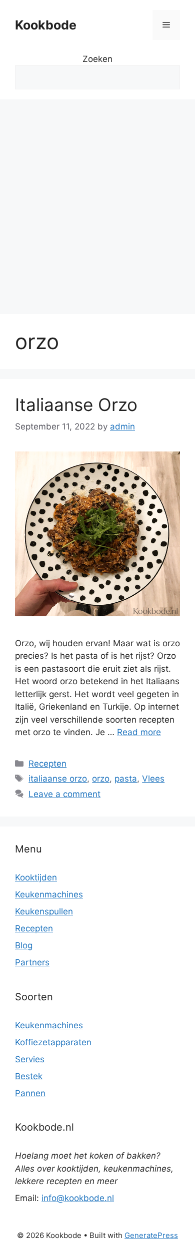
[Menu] (166, 25)
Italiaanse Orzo (76, 404)
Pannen (30, 1093)
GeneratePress (151, 1235)
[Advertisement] (97, 201)
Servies (29, 1059)
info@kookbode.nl (78, 1198)
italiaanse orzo (57, 779)
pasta (125, 779)
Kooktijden (36, 877)
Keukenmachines (49, 894)
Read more (139, 732)
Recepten (47, 764)
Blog (23, 945)
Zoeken (97, 59)
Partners (32, 962)
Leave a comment (64, 794)
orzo (101, 779)
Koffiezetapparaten (53, 1042)
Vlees (153, 779)
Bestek (28, 1076)
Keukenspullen (44, 911)
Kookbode (45, 24)
